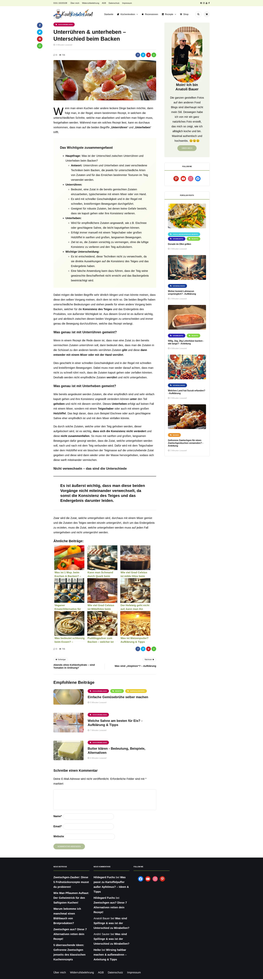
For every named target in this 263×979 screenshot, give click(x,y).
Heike (97, 949)
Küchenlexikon (128, 14)
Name (57, 816)
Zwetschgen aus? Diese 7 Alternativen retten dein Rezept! (70, 934)
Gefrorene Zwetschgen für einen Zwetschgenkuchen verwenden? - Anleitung (185, 443)
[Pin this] (148, 55)
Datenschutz (114, 3)
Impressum (127, 3)
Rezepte (169, 14)
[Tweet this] (143, 55)
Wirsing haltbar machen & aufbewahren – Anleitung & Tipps (110, 954)
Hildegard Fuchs (104, 877)
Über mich (74, 3)
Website (58, 836)
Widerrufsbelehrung (90, 3)
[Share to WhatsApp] (153, 55)
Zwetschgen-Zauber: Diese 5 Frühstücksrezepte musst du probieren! (71, 882)
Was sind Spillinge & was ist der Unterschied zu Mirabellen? (111, 923)
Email (57, 826)
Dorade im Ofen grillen (179, 244)
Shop (185, 14)
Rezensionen (151, 14)
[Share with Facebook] (137, 55)
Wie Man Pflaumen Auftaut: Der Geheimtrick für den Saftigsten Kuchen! (71, 898)
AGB (104, 3)
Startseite (108, 14)
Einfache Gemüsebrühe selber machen (118, 697)
